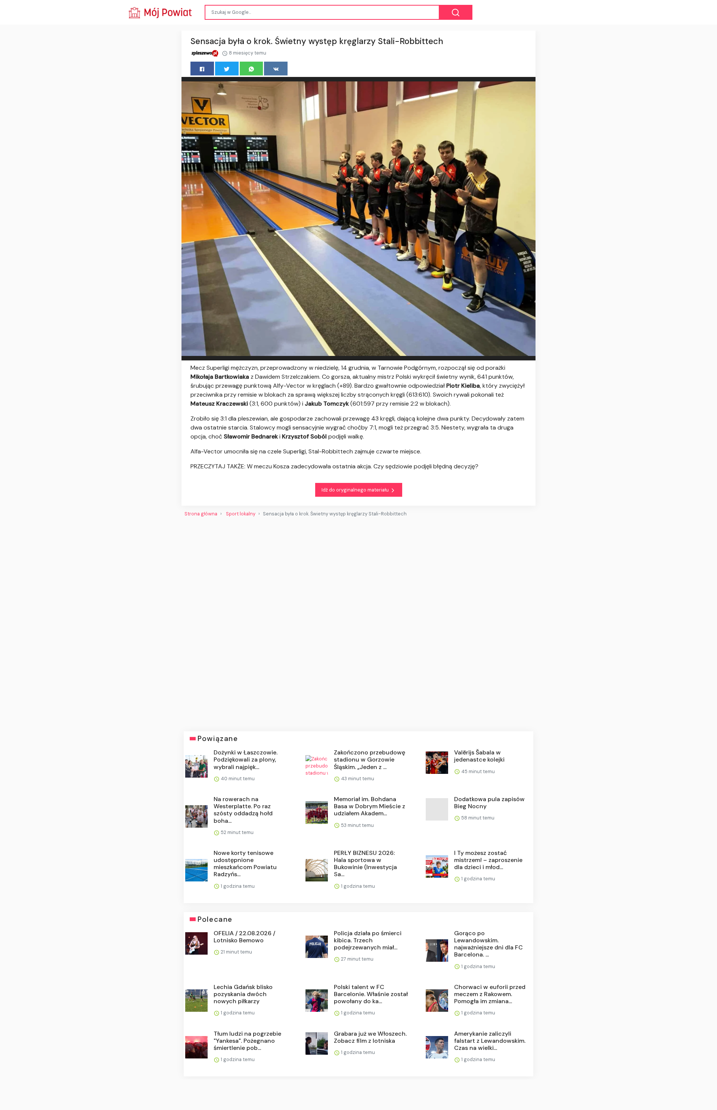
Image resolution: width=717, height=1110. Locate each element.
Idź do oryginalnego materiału (356, 490)
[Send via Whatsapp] (251, 68)
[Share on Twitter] (227, 68)
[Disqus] (358, 621)
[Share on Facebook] (202, 68)
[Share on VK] (276, 68)
